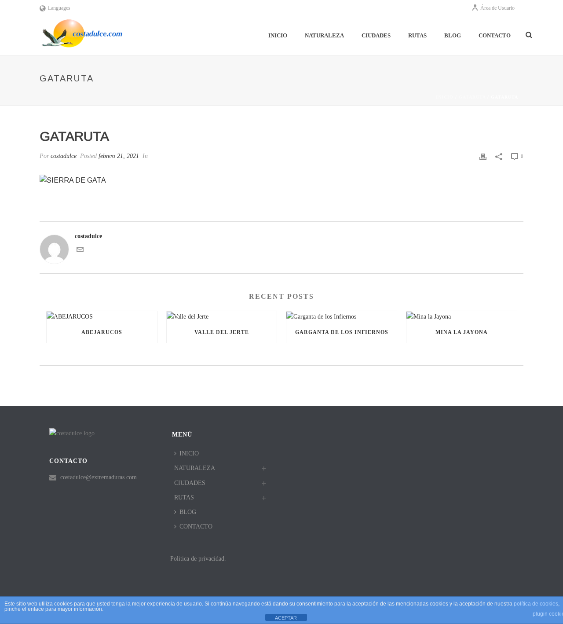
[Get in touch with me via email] (80, 251)
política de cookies (536, 604)
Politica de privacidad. (198, 558)
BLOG (452, 35)
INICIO (277, 35)
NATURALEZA (324, 35)
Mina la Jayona (461, 332)
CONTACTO (495, 35)
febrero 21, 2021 (119, 156)
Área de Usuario (497, 8)
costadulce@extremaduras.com (98, 477)
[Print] (482, 156)
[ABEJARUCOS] (102, 316)
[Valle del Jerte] (222, 316)
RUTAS (417, 35)
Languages (59, 8)
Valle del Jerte (221, 332)
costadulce (64, 156)
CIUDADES (376, 35)
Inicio (444, 97)
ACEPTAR (286, 617)
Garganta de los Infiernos (341, 332)
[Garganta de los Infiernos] (341, 316)
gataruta (472, 97)
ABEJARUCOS (101, 332)
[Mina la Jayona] (461, 316)
